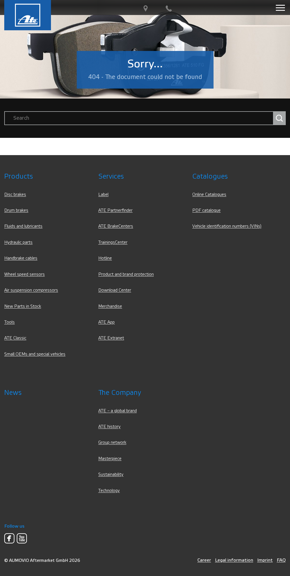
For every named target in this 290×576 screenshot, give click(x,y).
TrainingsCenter (112, 242)
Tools (9, 322)
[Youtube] (22, 538)
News (13, 393)
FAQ (281, 560)
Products (18, 176)
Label (103, 194)
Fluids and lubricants (23, 226)
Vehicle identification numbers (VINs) (226, 226)
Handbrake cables (20, 258)
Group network (112, 442)
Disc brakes (15, 194)
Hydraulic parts (18, 242)
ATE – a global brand (117, 410)
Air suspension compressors (31, 290)
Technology (109, 490)
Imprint (265, 560)
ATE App (106, 322)
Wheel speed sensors (24, 274)
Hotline (105, 258)
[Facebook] (9, 538)
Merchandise (110, 306)
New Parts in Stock (22, 306)
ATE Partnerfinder (115, 210)
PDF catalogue (206, 210)
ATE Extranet (111, 338)
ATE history (109, 426)
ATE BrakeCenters (115, 226)
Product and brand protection (126, 274)
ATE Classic (15, 338)
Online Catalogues (209, 194)
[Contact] (169, 8)
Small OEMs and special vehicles (34, 354)
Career (204, 560)
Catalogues (210, 176)
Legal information (234, 560)
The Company (119, 393)
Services (111, 176)
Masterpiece (109, 458)
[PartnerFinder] (145, 8)
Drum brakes (16, 210)
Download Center (114, 290)
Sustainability (110, 474)
